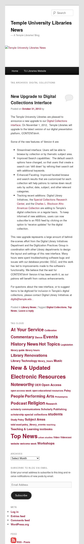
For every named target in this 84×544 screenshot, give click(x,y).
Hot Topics (49, 344)
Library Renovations (29, 355)
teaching (50, 424)
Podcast (19, 403)
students (55, 414)
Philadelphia (61, 396)
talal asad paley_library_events (28, 424)
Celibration (51, 330)
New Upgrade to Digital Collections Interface (33, 99)
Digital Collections (56, 307)
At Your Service (27, 329)
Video (56, 437)
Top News (24, 436)
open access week (21, 390)
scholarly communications (25, 409)
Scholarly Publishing (54, 409)
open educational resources (47, 390)
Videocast (65, 437)
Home (15, 70)
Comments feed (20, 520)
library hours (32, 350)
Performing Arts (39, 396)
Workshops (46, 443)
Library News (28, 307)
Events (50, 336)
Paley (67, 390)
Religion (36, 403)
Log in (15, 512)
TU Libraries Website (35, 70)
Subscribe (21, 495)
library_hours (45, 361)
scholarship (17, 414)
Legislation (67, 344)
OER (38, 385)
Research (51, 403)
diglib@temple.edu (21, 299)
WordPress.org (20, 524)
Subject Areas (35, 419)
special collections (36, 414)
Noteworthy (22, 384)
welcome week (28, 443)
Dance (38, 337)
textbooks (46, 429)
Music (58, 361)
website (15, 443)
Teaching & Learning (25, 429)
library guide (18, 350)
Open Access (51, 384)
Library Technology (24, 361)
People (17, 396)
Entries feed (18, 516)
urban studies (45, 437)
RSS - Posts (23, 542)
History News (24, 344)
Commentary (22, 337)
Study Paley (17, 419)
